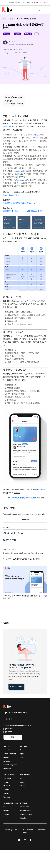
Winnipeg (6, 797)
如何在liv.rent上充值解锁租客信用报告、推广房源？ (22, 559)
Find (21, 750)
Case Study (24, 818)
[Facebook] (4, 533)
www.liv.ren (17, 120)
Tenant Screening (9, 753)
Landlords (7, 746)
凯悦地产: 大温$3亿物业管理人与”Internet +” (20, 203)
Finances (6, 761)
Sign (21, 757)
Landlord (9, 729)
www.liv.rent (7, 127)
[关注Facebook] (30, 839)
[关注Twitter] (19, 839)
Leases (6, 757)
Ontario (6, 782)
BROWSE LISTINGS (15, 2)
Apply (22, 753)
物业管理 (28, 34)
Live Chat (40, 490)
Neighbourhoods (10, 803)
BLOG (46, 2)
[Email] (22, 533)
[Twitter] (8, 533)
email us (17, 493)
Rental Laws (25, 774)
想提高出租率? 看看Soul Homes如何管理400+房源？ (23, 211)
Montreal (6, 786)
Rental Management (10, 765)
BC (21, 778)
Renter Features (25, 810)
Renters (23, 746)
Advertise (6, 750)
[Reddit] (11, 533)
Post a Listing (16, 686)
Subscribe (25, 520)
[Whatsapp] (18, 533)
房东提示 (6, 34)
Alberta (6, 789)
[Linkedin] (15, 533)
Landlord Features (26, 814)
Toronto (6, 793)
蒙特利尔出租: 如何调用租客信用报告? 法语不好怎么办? (23, 553)
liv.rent (22, 671)
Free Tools (7, 768)
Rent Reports (9, 774)
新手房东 (17, 34)
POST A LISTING (33, 2)
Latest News (24, 807)
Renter (9, 732)
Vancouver (7, 778)
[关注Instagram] (25, 839)
